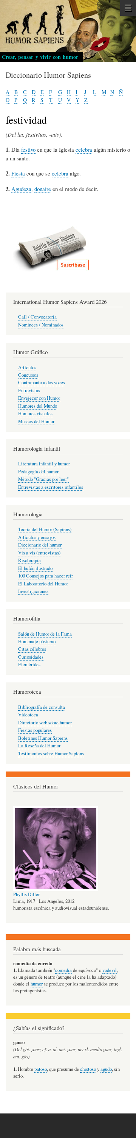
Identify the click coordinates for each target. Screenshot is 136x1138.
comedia (63, 970)
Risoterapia (29, 560)
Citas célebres (32, 649)
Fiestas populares (35, 730)
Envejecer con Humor (39, 398)
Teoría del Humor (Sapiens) (44, 529)
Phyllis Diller (26, 894)
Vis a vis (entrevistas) (39, 553)
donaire (42, 188)
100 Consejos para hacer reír (45, 576)
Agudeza (21, 188)
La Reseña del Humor (39, 745)
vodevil (109, 970)
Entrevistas (29, 390)
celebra (84, 149)
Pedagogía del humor (38, 471)
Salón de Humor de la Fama (45, 634)
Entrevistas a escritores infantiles (50, 487)
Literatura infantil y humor (44, 463)
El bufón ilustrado (35, 568)
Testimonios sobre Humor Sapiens (51, 753)
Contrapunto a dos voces (41, 382)
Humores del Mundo (37, 406)
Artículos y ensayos (37, 537)
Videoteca (28, 714)
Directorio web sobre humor (45, 722)
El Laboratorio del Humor (43, 584)
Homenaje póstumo (37, 641)
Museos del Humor (36, 421)
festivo (28, 149)
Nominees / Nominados (40, 325)
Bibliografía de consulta (41, 707)
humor (37, 984)
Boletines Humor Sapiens (43, 738)
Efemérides (29, 664)
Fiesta (18, 173)
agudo (106, 1069)
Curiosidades (30, 657)
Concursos (28, 375)
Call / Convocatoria (37, 317)
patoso (40, 1069)
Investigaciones (33, 591)
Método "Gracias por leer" (43, 479)
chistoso (88, 1069)
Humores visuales (35, 413)
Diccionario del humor (40, 545)
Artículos (27, 367)
